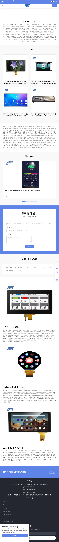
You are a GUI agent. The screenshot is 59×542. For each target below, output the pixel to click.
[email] (57, 276)
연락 (4, 518)
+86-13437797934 (31, 487)
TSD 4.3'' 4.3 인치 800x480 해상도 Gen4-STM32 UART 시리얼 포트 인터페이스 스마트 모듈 (43, 82)
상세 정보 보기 (15, 67)
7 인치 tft (19, 270)
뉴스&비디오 (6, 511)
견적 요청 (55, 5)
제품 (4, 505)
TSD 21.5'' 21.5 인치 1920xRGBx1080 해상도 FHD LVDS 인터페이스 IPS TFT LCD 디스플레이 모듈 (15, 115)
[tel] (57, 268)
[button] (24, 201)
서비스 (5, 508)
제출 (29, 247)
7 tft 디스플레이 (9, 270)
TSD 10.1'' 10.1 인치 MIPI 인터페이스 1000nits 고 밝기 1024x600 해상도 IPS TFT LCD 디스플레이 (15, 82)
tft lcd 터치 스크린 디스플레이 (22, 267)
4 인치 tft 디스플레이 (48, 267)
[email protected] (9, 1)
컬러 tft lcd (36, 267)
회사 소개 (5, 501)
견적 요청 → (52, 472)
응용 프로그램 (7, 515)
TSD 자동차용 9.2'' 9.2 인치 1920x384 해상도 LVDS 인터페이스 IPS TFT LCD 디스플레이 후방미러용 (43, 115)
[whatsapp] (57, 272)
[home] (27, 6)
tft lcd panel (9, 267)
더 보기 (6, 196)
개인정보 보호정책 (8, 521)
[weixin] (57, 279)
